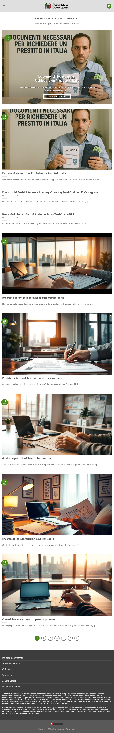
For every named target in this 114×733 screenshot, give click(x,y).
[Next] (106, 66)
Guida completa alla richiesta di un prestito (26, 458)
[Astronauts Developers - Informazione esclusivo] (57, 6)
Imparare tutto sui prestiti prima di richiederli (28, 538)
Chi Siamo (7, 669)
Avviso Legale (9, 680)
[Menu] (4, 6)
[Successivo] (76, 638)
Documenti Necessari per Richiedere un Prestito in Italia (57, 78)
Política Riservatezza (12, 657)
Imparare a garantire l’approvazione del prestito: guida (33, 297)
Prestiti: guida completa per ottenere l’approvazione (32, 377)
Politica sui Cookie (11, 686)
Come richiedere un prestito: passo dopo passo (28, 619)
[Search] (109, 6)
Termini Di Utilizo (11, 663)
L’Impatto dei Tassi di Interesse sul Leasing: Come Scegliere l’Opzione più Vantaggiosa (50, 192)
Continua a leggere (57, 96)
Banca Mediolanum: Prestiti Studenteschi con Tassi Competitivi (38, 214)
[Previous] (8, 66)
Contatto (7, 674)
